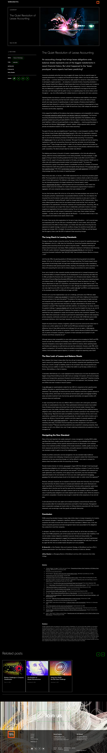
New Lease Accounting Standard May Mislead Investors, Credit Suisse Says (67, 607)
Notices (73, 748)
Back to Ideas (13, 51)
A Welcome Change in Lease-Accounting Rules (76, 602)
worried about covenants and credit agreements (75, 169)
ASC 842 (77, 288)
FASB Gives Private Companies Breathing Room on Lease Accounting (66, 598)
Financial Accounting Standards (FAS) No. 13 (72, 250)
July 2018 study (47, 387)
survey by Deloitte (61, 308)
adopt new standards (61, 297)
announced (67, 466)
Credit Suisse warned (59, 420)
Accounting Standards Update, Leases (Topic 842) (56, 591)
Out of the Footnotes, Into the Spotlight (62, 589)
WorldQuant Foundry (82, 739)
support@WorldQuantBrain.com (61, 739)
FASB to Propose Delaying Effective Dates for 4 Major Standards (64, 593)
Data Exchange (34, 739)
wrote (62, 281)
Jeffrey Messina (11, 72)
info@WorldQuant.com (59, 736)
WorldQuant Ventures (82, 736)
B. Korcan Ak (11, 69)
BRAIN (32, 737)
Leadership (15, 62)
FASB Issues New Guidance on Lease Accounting (56, 587)
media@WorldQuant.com (60, 738)
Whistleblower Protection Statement (67, 749)
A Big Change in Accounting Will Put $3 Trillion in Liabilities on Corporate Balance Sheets (67, 585)
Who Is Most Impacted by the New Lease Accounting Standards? (59, 605)
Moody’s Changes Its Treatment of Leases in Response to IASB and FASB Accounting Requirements (66, 609)
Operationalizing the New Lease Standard (54, 575)
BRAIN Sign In (34, 741)
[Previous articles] (98, 654)
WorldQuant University (82, 738)
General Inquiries (58, 734)
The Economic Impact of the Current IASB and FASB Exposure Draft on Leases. (62, 577)
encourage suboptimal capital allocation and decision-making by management (66, 115)
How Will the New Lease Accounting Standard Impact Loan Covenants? (68, 583)
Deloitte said (48, 140)
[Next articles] (103, 654)
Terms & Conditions (60, 748)
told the (65, 133)
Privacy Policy (55, 748)
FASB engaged (61, 124)
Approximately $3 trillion (53, 184)
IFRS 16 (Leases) (49, 600)
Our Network (80, 734)
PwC (52, 303)
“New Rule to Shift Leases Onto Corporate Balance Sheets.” (66, 573)
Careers (32, 735)
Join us (53, 716)
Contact (32, 734)
